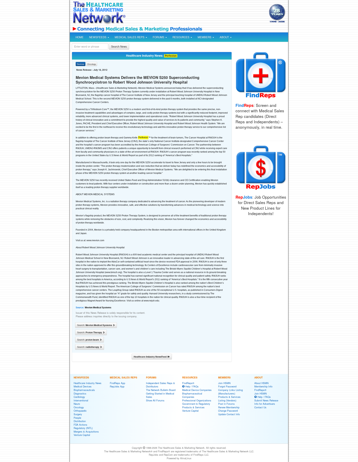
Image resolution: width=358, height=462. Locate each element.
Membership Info (263, 386)
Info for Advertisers (264, 403)
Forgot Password (227, 386)
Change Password (228, 410)
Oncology (79, 407)
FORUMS (159, 37)
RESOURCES (181, 37)
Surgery (78, 414)
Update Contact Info (229, 414)
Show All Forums (155, 400)
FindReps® (188, 383)
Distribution (80, 421)
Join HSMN (224, 383)
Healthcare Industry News (87, 383)
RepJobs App (117, 386)
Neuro (77, 403)
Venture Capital (82, 435)
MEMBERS (205, 37)
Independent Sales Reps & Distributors (160, 384)
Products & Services (193, 407)
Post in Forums (226, 403)
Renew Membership (228, 407)
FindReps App (117, 383)
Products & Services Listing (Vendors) (229, 398)
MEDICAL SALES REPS (130, 37)
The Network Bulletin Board (160, 390)
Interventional (81, 400)
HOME (80, 37)
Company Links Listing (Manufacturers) (230, 391)
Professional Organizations (196, 400)
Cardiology (79, 397)
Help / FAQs (192, 386)
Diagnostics (80, 393)
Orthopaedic (80, 410)
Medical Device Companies (197, 390)
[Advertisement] (197, 13)
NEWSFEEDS (98, 37)
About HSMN (261, 383)
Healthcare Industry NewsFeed (151, 356)
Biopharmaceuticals (84, 390)
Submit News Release (266, 400)
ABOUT (225, 37)
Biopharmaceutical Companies (192, 395)
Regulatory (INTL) (83, 428)
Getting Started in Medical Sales (160, 395)
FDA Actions (80, 424)
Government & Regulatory (196, 403)
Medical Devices (83, 386)
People (77, 417)
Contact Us (260, 407)
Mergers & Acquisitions (86, 431)
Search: (95, 325)
